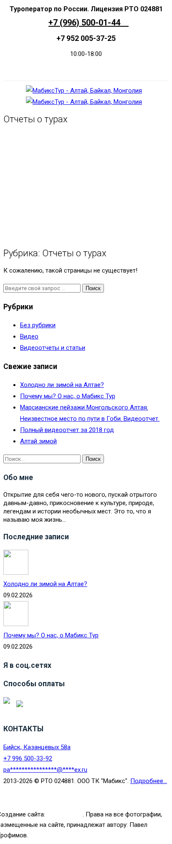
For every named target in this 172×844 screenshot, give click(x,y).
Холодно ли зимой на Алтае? (62, 385)
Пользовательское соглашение (83, 792)
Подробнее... (148, 781)
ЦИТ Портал (65, 814)
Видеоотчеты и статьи (52, 347)
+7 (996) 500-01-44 (88, 23)
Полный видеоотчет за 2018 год (67, 430)
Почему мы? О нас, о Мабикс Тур (67, 396)
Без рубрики (38, 325)
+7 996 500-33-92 (27, 758)
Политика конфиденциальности (83, 803)
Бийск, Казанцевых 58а (37, 747)
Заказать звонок (83, 69)
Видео (29, 336)
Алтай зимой (38, 441)
